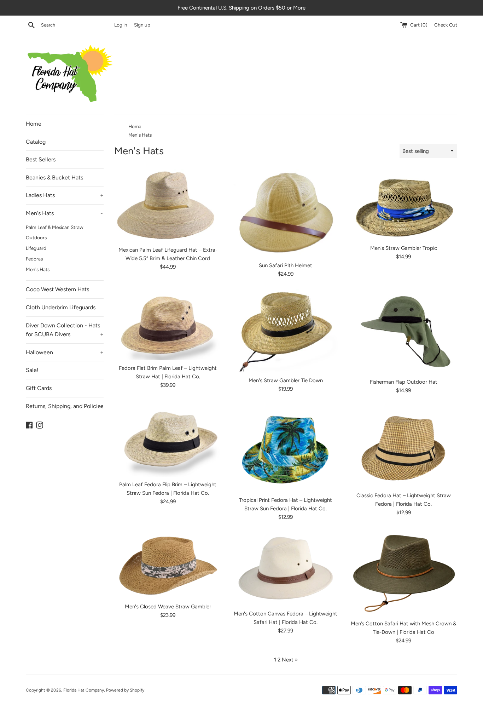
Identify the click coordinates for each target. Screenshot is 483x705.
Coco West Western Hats (57, 289)
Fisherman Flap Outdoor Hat (403, 382)
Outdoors (36, 237)
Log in (120, 25)
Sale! (32, 370)
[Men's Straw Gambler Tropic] (403, 204)
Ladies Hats (65, 195)
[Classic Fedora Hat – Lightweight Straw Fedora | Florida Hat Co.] (403, 446)
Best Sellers (41, 159)
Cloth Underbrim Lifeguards (60, 307)
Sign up (142, 25)
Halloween (65, 352)
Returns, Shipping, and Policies (65, 406)
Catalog (36, 141)
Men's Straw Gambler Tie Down (286, 380)
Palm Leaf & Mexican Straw (54, 227)
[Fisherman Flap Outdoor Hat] (403, 331)
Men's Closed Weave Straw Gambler (168, 606)
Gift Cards (39, 388)
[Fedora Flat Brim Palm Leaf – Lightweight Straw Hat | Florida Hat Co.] (167, 324)
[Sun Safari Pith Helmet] (285, 213)
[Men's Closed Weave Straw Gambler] (167, 565)
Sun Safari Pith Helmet (285, 265)
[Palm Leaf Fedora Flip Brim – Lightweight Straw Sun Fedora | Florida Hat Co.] (167, 441)
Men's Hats (64, 213)
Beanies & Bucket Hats (54, 177)
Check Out (445, 25)
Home (33, 123)
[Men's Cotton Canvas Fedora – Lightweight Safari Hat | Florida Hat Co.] (285, 569)
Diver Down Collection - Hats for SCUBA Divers (65, 330)
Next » (290, 660)
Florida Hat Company (83, 690)
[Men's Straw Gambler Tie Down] (285, 331)
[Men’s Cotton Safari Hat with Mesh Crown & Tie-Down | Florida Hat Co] (403, 574)
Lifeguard (36, 248)
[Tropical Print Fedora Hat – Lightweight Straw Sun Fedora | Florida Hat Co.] (285, 448)
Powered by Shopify (125, 690)
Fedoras (34, 259)
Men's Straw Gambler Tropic (403, 248)
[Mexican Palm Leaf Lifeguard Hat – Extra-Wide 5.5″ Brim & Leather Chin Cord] (167, 205)
